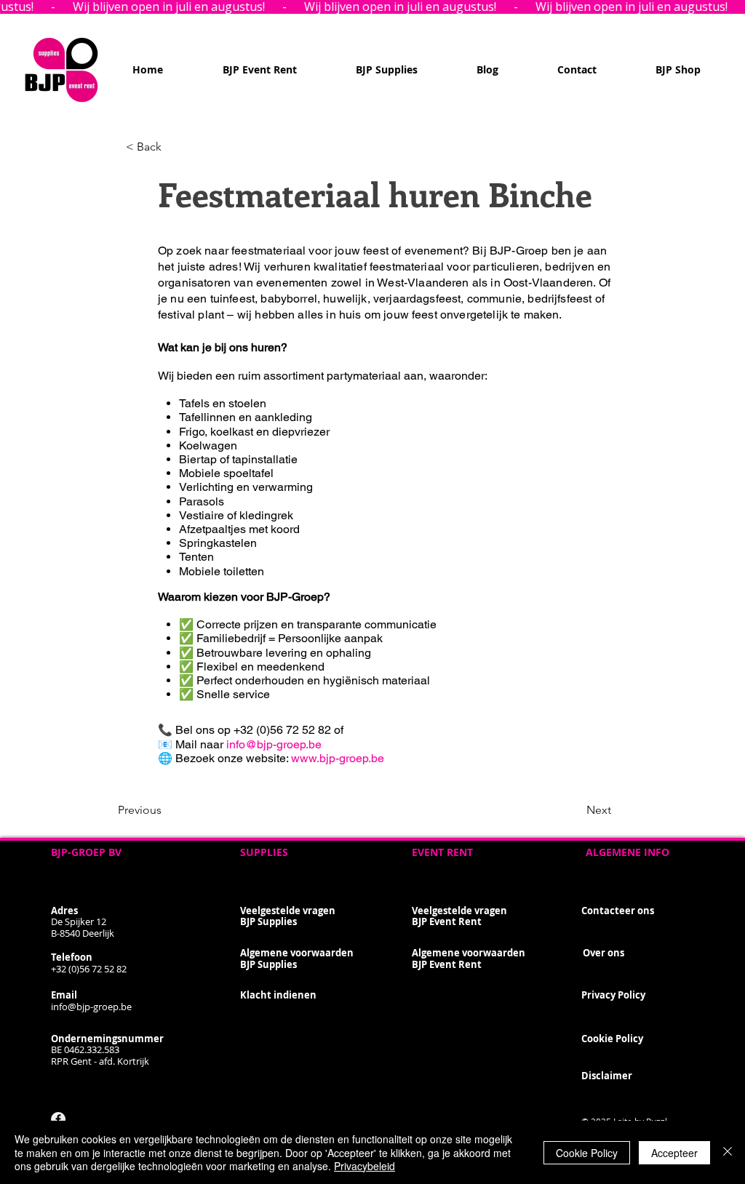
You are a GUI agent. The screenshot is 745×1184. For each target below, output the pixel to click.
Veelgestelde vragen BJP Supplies (287, 916)
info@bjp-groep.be (274, 744)
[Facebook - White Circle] (58, 1119)
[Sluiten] (727, 1152)
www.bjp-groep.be (337, 758)
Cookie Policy (587, 1152)
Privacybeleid (364, 1166)
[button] (174, 146)
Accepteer (674, 1152)
